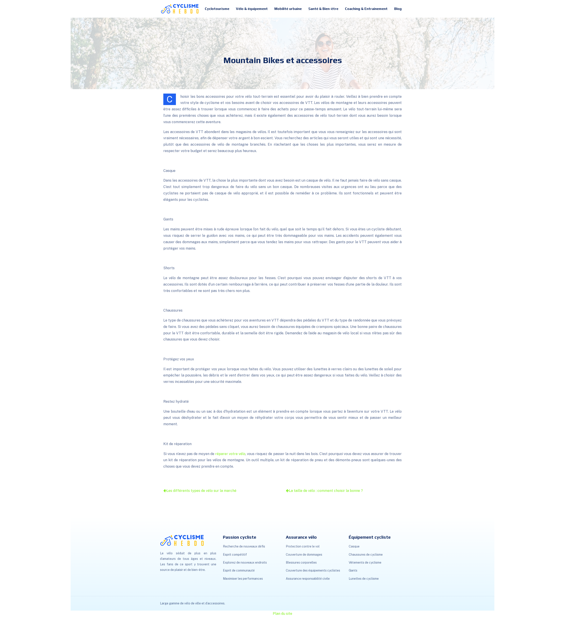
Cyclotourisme (217, 9)
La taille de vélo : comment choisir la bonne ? (326, 491)
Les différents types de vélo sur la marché (201, 491)
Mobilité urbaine (288, 9)
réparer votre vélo (230, 454)
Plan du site (282, 613)
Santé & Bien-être (323, 9)
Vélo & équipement (252, 9)
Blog (398, 9)
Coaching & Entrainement (366, 9)
